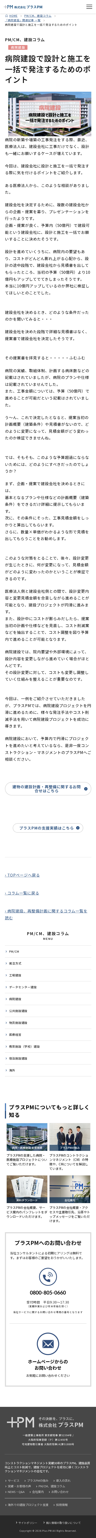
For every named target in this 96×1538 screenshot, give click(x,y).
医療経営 (15, 1034)
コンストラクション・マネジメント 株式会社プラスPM (23, 7)
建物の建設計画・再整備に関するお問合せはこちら (47, 788)
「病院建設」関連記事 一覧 (23, 20)
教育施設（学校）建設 (24, 1046)
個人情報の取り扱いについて (63, 1523)
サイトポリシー (28, 1523)
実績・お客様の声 (19, 1486)
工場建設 (15, 975)
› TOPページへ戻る (22, 875)
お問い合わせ (60, 1492)
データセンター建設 (23, 987)
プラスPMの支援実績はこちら (46, 828)
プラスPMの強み (37, 1480)
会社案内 (38, 1492)
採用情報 (62, 1505)
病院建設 (15, 999)
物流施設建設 (18, 1023)
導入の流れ (63, 1480)
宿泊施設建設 (18, 1058)
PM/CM (14, 951)
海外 (12, 1070)
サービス (13, 1480)
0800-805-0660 (48, 1292)
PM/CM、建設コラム (38, 15)
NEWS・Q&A (16, 1492)
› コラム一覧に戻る (22, 893)
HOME (13, 15)
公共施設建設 (18, 1011)
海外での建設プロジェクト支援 (28, 1505)
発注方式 (15, 963)
